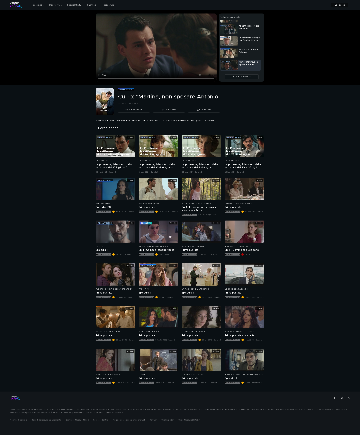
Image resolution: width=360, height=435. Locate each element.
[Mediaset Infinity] (16, 5)
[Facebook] (334, 397)
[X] (348, 397)
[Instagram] (341, 397)
